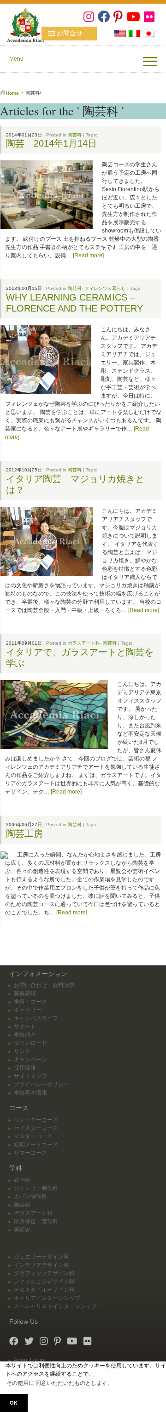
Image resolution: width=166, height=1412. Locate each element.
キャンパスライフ (36, 1018)
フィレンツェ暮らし (105, 288)
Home (12, 93)
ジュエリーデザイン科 (41, 1256)
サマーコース (30, 1153)
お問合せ (70, 33)
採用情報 (25, 1068)
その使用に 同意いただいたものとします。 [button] (59, 1383)
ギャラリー (28, 1010)
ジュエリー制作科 (36, 1188)
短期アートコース (36, 1144)
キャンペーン (30, 1059)
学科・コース (30, 1001)
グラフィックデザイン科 (44, 1273)
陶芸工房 (24, 833)
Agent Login (29, 1360)
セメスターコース (36, 1128)
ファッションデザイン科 (44, 1281)
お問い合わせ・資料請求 (44, 985)
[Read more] (88, 255)
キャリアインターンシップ (47, 1298)
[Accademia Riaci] (22, 24)
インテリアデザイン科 (41, 1265)
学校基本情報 (30, 1092)
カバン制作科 (30, 1196)
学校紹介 (25, 1035)
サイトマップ (30, 1076)
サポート (25, 1026)
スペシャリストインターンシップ (55, 1306)
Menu (16, 59)
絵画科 (22, 1180)
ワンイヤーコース (36, 1120)
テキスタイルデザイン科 (44, 1290)
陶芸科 (75, 134)
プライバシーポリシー (41, 1084)
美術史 (22, 1229)
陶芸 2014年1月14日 (51, 143)
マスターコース (33, 1136)
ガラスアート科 (84, 643)
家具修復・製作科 (36, 1221)
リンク (22, 1051)
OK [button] (14, 1403)
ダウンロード (30, 1043)
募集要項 (25, 993)
